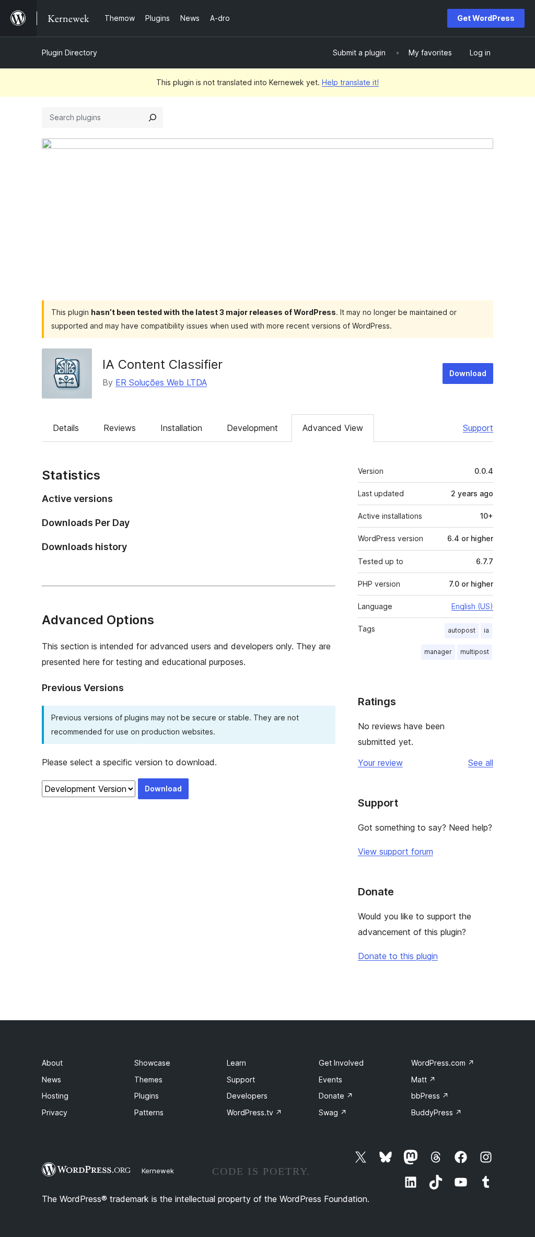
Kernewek (158, 1170)
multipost (474, 652)
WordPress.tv (254, 1112)
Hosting (55, 1095)
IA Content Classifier (162, 364)
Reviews (119, 428)
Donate (336, 1095)
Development (252, 428)
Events (330, 1079)
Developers (247, 1095)
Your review (380, 762)
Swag (333, 1112)
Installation (181, 428)
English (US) (472, 606)
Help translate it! (350, 82)
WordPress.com (442, 1062)
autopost (461, 630)
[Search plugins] (152, 117)
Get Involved (341, 1062)
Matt (423, 1079)
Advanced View (333, 428)
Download (467, 373)
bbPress (430, 1095)
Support (478, 428)
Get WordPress (486, 18)
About (52, 1062)
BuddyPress (436, 1112)
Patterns (149, 1112)
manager (438, 652)
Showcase (152, 1062)
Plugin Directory (69, 52)
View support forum (395, 851)
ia (486, 630)
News (51, 1079)
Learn (236, 1062)
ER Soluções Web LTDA (161, 382)
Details (66, 428)
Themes (148, 1079)
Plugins (146, 1095)
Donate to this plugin (398, 956)
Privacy (54, 1112)
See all (480, 762)
